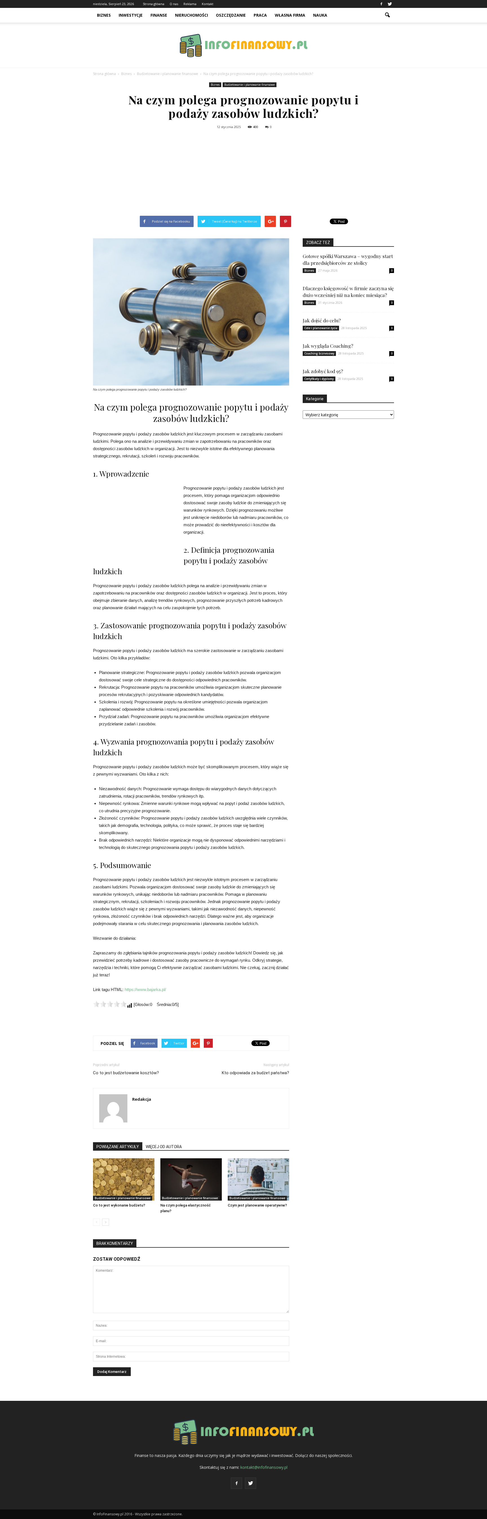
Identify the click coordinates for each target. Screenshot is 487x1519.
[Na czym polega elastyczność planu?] (191, 1179)
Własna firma (290, 15)
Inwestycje (131, 15)
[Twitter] (390, 4)
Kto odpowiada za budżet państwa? (255, 1072)
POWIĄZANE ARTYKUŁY (117, 1146)
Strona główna (153, 4)
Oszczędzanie (231, 15)
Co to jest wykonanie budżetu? (119, 1205)
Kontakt (207, 4)
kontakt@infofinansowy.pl (263, 1467)
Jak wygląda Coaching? (328, 346)
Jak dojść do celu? (322, 320)
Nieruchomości (191, 15)
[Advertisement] (243, 173)
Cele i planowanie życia (320, 328)
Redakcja (141, 1099)
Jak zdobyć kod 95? (323, 371)
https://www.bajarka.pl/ (145, 989)
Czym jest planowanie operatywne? (257, 1205)
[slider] (110, 1004)
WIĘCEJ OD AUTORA (164, 1146)
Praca (260, 15)
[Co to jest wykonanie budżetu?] (123, 1179)
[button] (387, 15)
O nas (174, 4)
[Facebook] (381, 4)
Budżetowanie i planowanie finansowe (249, 85)
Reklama (189, 4)
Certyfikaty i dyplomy (319, 379)
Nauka (320, 15)
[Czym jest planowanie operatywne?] (258, 1179)
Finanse (158, 15)
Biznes (104, 15)
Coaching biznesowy (319, 353)
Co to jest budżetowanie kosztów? (126, 1072)
